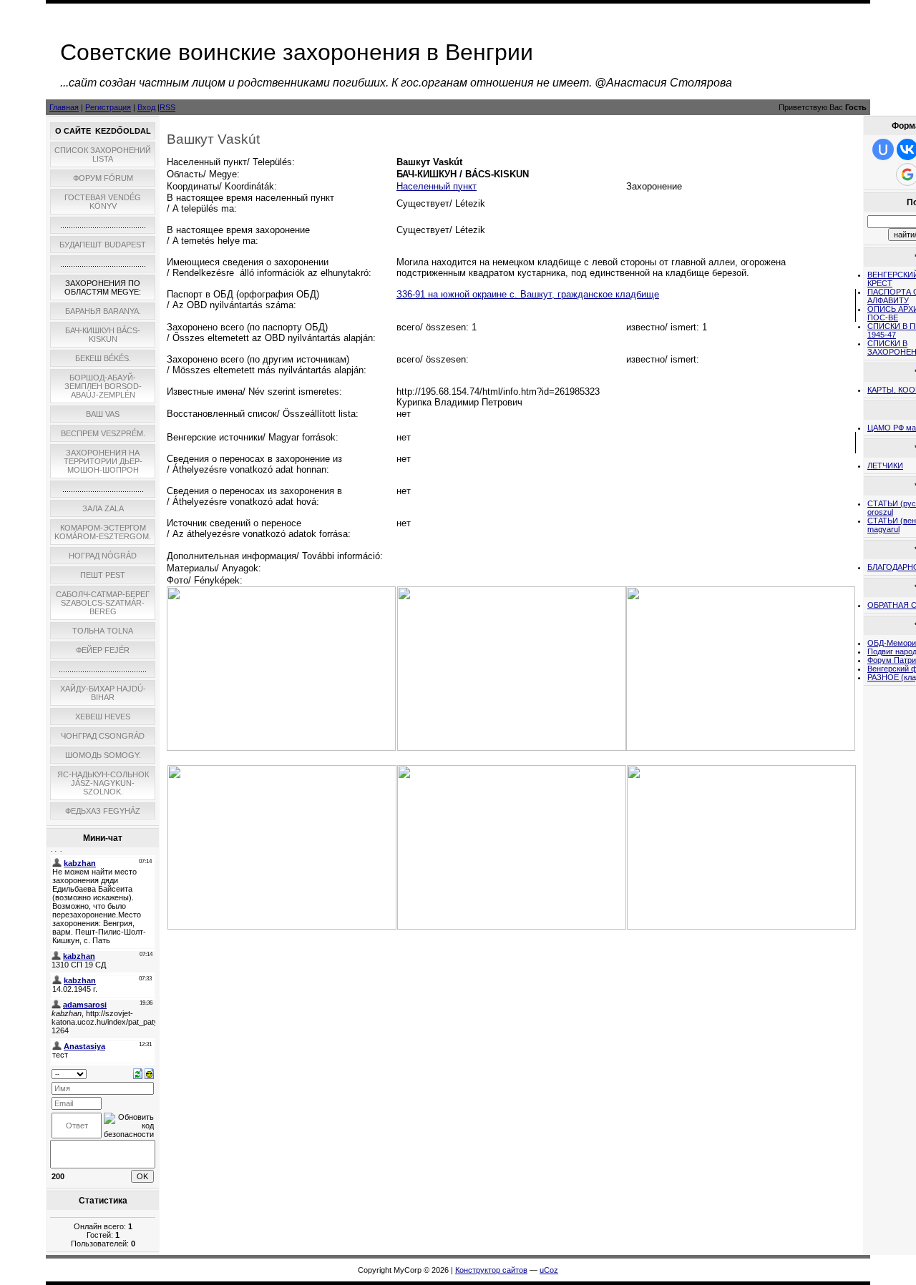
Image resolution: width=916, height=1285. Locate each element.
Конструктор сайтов (491, 1270)
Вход (146, 107)
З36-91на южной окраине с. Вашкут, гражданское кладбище (527, 294)
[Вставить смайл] (149, 1072)
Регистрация (108, 107)
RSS (167, 107)
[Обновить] (137, 1072)
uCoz (549, 1270)
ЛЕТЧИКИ (885, 465)
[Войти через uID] (883, 149)
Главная (64, 107)
